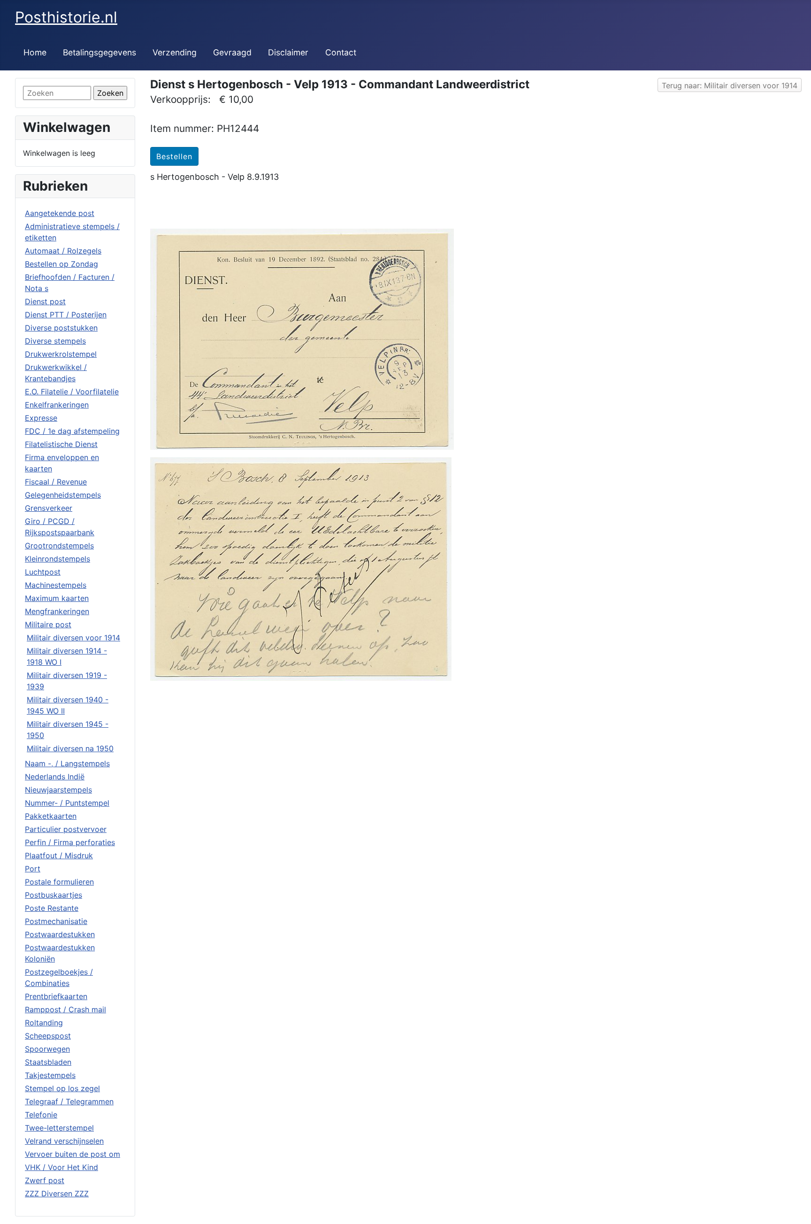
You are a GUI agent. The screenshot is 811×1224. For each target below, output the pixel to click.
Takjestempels (50, 1075)
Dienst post (45, 301)
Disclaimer (288, 52)
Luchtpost (43, 572)
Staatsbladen (48, 1062)
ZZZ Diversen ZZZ (57, 1193)
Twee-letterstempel (59, 1127)
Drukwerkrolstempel (61, 354)
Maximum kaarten (57, 598)
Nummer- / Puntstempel (67, 803)
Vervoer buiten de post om (72, 1154)
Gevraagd (232, 52)
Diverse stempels (55, 341)
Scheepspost (48, 1035)
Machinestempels (55, 585)
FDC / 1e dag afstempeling (72, 431)
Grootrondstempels (59, 545)
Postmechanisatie (56, 921)
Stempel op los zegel (62, 1088)
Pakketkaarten (51, 816)
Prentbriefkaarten (56, 996)
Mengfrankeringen (57, 611)
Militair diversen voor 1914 (73, 637)
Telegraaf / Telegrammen (69, 1101)
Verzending (175, 52)
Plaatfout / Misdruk (59, 855)
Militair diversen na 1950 (70, 748)
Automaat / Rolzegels (63, 250)
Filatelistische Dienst (61, 444)
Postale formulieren (59, 881)
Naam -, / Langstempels (67, 763)
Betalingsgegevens (99, 52)
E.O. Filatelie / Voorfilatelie (72, 391)
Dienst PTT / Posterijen (66, 314)
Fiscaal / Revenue (56, 481)
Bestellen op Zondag (61, 264)
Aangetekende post (59, 213)
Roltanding (44, 1022)
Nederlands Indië (54, 776)
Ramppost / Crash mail (65, 1009)
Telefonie (41, 1114)
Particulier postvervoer (66, 829)
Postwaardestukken (60, 934)
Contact (340, 52)
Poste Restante (51, 908)
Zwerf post (44, 1180)
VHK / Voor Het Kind (61, 1167)
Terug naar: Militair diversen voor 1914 (729, 85)
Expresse (41, 418)
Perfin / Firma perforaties (70, 842)
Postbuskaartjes (53, 895)
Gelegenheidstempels (63, 495)
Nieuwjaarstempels (58, 789)
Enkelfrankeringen (57, 404)
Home (34, 52)
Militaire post (48, 624)
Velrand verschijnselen (64, 1141)
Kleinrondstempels (57, 558)
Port (32, 868)
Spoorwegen (47, 1049)
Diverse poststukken (61, 327)
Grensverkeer (48, 508)
